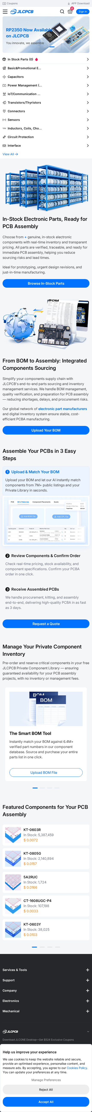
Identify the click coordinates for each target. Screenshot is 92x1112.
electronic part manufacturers (62, 409)
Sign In (83, 11)
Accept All (46, 1102)
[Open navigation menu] (5, 11)
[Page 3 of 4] (49, 947)
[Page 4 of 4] (57, 947)
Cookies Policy (77, 1068)
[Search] (62, 11)
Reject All (46, 1089)
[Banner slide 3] (46, 34)
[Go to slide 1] (38, 46)
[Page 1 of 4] (34, 947)
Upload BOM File (43, 772)
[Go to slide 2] (44, 46)
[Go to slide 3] (52, 46)
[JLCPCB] (26, 11)
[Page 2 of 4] (42, 947)
